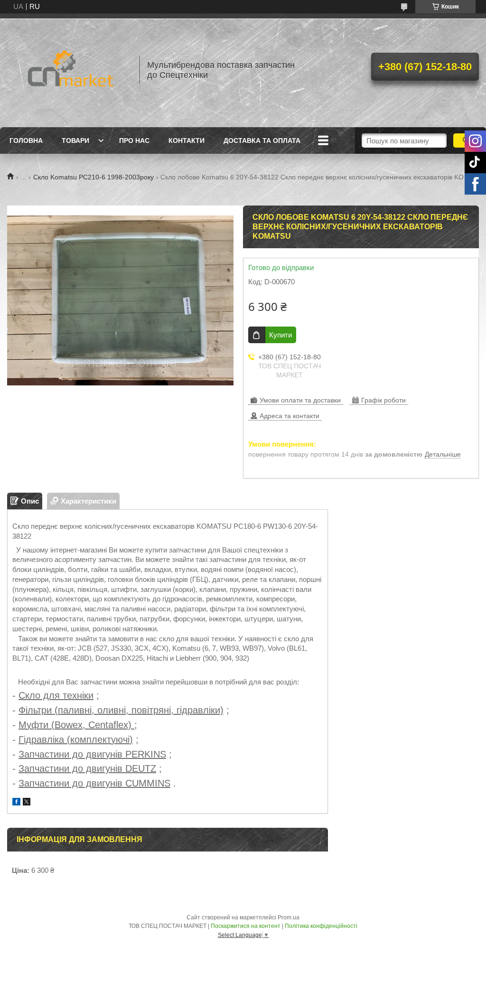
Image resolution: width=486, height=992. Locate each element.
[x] (26, 803)
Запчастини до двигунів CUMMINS (94, 783)
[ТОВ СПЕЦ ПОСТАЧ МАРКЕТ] (69, 70)
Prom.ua (288, 917)
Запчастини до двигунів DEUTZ (87, 768)
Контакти (186, 140)
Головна (26, 140)
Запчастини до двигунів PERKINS (92, 754)
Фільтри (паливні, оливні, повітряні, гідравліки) (121, 710)
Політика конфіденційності (321, 926)
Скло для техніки (56, 695)
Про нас (134, 140)
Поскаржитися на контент (245, 926)
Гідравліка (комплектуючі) (76, 739)
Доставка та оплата (262, 140)
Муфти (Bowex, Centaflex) (76, 725)
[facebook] (16, 803)
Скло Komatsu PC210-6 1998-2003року (93, 177)
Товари (75, 140)
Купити (280, 335)
